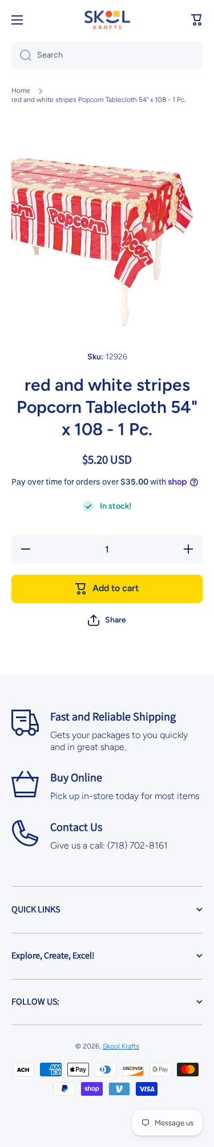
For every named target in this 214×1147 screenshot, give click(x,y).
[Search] (21, 55)
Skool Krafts (121, 1046)
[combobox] (107, 55)
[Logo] (107, 20)
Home (20, 91)
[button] (197, 20)
